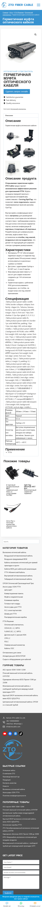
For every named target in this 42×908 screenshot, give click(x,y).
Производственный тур (11, 777)
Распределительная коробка (15, 617)
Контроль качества (9, 783)
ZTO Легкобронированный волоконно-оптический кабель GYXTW (21, 829)
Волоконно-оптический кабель (14, 552)
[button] (35, 35)
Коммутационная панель (13, 593)
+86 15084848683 (12, 721)
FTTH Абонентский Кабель (14, 572)
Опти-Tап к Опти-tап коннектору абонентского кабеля (11, 524)
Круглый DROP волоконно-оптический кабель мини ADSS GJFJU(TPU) (20, 697)
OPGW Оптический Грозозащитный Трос (18, 583)
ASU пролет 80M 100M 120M (14, 670)
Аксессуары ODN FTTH (12, 587)
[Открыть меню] (38, 5)
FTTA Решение (8, 621)
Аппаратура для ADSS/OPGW (14, 656)
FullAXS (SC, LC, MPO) (12, 631)
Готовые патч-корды (12, 603)
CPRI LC (7, 638)
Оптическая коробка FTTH (12, 825)
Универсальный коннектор (14, 645)
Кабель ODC (9, 648)
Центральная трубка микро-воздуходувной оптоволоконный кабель (18, 814)
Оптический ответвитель (18, 71)
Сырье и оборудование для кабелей (17, 659)
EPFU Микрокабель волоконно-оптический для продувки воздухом (20, 838)
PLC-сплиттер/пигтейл (13, 610)
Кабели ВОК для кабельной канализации (20, 569)
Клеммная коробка (11, 600)
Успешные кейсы (9, 770)
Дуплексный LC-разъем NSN (15, 635)
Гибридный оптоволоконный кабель (18, 579)
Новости (6, 786)
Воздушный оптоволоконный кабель (18, 556)
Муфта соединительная (13, 597)
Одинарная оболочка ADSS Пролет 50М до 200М (19, 681)
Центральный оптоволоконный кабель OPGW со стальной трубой (20, 703)
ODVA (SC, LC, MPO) (12, 628)
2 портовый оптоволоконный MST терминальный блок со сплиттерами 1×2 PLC (12, 490)
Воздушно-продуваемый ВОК (15, 559)
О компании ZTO (9, 773)
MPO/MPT (8, 590)
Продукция (7, 780)
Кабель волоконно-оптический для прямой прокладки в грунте (20, 564)
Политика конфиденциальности (14, 795)
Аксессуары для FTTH (13, 607)
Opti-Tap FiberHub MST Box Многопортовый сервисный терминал (30, 489)
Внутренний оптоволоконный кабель (18, 576)
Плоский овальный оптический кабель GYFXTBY (17, 674)
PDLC (6, 641)
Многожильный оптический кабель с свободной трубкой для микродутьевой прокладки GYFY (18, 689)
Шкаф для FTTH (10, 614)
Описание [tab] (9, 115)
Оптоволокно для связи (12, 652)
